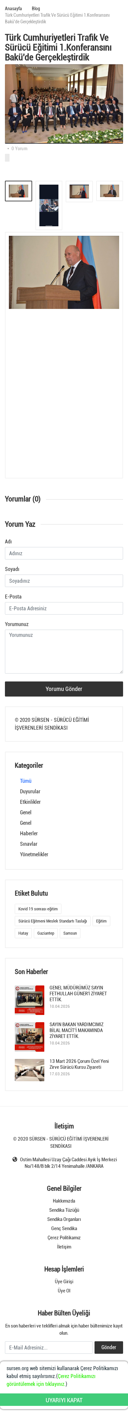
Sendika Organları (64, 1219)
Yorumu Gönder (64, 688)
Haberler (29, 833)
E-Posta (13, 597)
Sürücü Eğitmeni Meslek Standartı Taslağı (52, 921)
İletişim (64, 1247)
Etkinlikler (30, 802)
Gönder (108, 1347)
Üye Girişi (64, 1282)
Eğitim (101, 921)
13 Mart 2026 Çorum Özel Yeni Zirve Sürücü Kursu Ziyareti (79, 1064)
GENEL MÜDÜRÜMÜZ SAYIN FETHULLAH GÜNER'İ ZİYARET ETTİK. (78, 994)
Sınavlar (28, 844)
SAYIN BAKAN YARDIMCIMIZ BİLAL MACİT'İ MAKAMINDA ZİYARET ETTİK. (76, 1030)
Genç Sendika (64, 1228)
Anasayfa (13, 8)
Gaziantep (45, 933)
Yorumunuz (17, 624)
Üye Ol (64, 1291)
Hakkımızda (64, 1201)
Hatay (23, 933)
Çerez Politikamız (64, 1238)
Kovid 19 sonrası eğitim (38, 908)
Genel (26, 812)
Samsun (70, 933)
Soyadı (12, 569)
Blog (36, 8)
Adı (8, 541)
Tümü (26, 781)
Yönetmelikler (34, 854)
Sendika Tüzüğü (64, 1210)
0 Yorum (19, 148)
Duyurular (30, 791)
